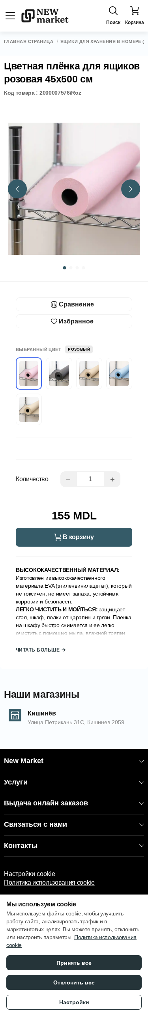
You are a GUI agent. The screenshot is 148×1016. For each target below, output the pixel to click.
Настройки (74, 1002)
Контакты (20, 846)
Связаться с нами (35, 824)
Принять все (74, 963)
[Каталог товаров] (10, 15)
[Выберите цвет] (59, 373)
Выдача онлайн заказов (46, 803)
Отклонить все (74, 982)
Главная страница (28, 41)
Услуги (16, 782)
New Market (23, 761)
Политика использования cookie (49, 882)
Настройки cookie (29, 873)
